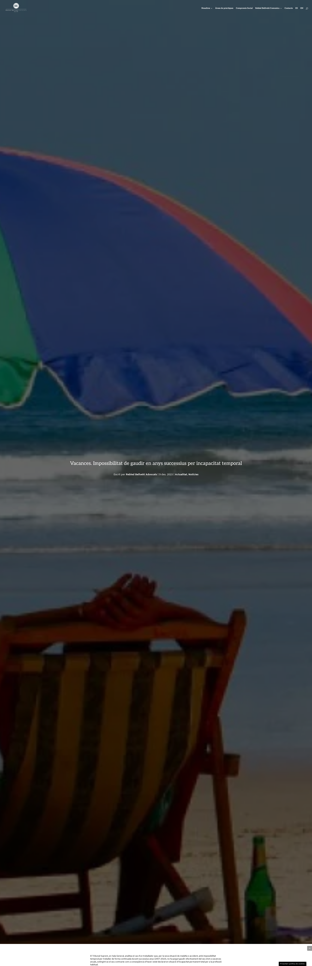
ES (296, 8)
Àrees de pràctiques (224, 8)
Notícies (193, 474)
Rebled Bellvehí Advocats (141, 474)
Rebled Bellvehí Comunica (267, 8)
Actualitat (181, 474)
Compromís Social (244, 8)
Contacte (289, 8)
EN (301, 8)
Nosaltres (205, 8)
